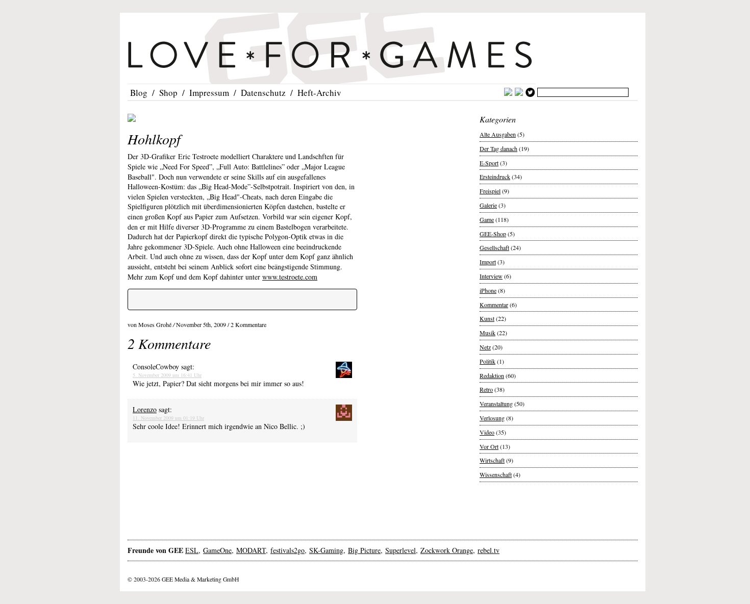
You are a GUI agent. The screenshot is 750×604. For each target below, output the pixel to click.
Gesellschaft (494, 247)
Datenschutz (263, 92)
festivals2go (287, 550)
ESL (191, 550)
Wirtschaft (492, 460)
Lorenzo (145, 409)
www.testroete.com (289, 277)
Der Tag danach (498, 148)
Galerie (488, 205)
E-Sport (489, 163)
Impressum (209, 92)
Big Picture (364, 550)
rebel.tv (488, 550)
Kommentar (494, 304)
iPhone (488, 290)
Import (488, 262)
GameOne (217, 550)
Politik (487, 361)
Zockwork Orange (446, 550)
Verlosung (492, 418)
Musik (487, 333)
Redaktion (492, 375)
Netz (485, 347)
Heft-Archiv (319, 92)
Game (487, 219)
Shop (168, 92)
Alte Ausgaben (498, 134)
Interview (491, 276)
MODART (251, 550)
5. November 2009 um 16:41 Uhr (167, 375)
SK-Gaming (326, 550)
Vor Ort (489, 446)
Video (487, 432)
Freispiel (490, 191)
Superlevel (400, 550)
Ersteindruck (495, 176)
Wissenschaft (496, 474)
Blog (138, 92)
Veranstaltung (496, 403)
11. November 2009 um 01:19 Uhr (168, 417)
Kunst (487, 318)
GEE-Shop (493, 234)
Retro (486, 389)
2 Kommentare (248, 324)
